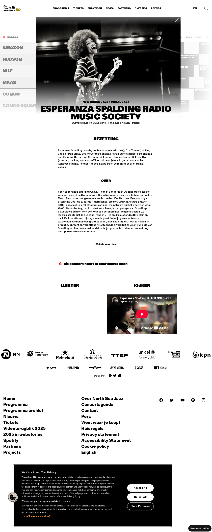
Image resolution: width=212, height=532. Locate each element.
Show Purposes (140, 506)
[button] (12, 497)
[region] (92, 495)
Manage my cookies (199, 528)
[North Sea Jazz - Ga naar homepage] (12, 8)
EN (195, 8)
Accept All (140, 488)
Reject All (140, 497)
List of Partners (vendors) (36, 516)
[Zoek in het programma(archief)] (206, 8)
